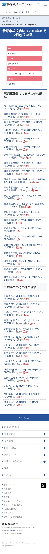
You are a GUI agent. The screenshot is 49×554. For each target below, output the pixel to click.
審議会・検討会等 (13, 461)
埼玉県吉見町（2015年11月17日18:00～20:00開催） (23, 278)
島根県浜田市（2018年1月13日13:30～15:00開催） (23, 229)
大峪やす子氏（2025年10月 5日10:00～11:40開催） (23, 313)
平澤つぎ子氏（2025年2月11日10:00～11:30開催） (23, 321)
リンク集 (7, 12)
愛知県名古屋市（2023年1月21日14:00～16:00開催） (24, 164)
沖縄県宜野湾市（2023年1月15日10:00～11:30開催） (24, 172)
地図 (34, 528)
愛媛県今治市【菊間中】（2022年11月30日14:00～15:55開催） (24, 180)
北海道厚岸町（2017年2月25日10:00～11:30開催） (23, 254)
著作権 (6, 497)
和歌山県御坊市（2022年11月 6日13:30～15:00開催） (23, 189)
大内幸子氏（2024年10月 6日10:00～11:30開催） (22, 330)
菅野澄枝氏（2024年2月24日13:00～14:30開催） (22, 338)
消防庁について (11, 454)
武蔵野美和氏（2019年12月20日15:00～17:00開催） (24, 371)
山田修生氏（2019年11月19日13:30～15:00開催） (22, 379)
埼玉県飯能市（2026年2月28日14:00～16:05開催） (23, 107)
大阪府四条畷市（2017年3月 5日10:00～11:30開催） (24, 246)
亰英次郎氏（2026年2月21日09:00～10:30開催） (22, 305)
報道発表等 (9, 434)
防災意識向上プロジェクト (12, 21)
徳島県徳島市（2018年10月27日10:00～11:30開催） (24, 221)
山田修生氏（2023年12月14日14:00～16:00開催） (23, 346)
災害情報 (8, 440)
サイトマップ (9, 485)
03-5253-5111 (13, 531)
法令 (6, 468)
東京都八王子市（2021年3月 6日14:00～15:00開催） (24, 197)
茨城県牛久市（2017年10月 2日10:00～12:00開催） (23, 237)
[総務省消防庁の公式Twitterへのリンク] (43, 486)
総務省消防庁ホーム (10, 18)
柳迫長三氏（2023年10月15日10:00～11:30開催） (23, 354)
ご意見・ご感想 (30, 12)
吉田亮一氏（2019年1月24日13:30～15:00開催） (22, 387)
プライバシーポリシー (13, 501)
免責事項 (7, 493)
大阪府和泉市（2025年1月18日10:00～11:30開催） (23, 140)
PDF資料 (11, 84)
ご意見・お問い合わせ (13, 517)
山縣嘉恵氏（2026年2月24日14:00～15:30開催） (22, 297)
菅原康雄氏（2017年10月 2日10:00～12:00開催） (22, 403)
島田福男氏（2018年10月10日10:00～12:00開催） (22, 395)
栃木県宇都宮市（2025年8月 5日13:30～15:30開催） (24, 123)
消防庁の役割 (10, 447)
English (17, 12)
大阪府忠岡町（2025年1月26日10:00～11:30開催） (23, 131)
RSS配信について (11, 509)
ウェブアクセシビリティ (14, 505)
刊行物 (7, 475)
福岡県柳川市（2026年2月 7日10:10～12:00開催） (23, 115)
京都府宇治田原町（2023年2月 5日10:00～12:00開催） (24, 156)
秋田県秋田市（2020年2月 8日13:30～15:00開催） (23, 213)
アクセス (7, 513)
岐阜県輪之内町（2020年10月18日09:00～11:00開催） (24, 205)
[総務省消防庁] (13, 6)
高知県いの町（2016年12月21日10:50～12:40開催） (23, 262)
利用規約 (7, 489)
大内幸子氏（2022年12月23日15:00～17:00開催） (23, 362)
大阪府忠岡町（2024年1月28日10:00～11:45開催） (23, 148)
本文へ (31, 5)
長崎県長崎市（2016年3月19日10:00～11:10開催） (23, 270)
